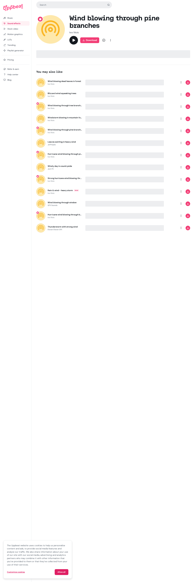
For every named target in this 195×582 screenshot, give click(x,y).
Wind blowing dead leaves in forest (64, 81)
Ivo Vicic (74, 32)
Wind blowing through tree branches (65, 105)
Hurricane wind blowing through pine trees (65, 154)
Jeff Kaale (52, 145)
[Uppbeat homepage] (15, 7)
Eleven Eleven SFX (55, 229)
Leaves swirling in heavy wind (62, 142)
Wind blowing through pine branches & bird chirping (65, 129)
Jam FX (50, 169)
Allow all (62, 572)
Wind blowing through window (62, 202)
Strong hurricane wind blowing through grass (65, 178)
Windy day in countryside (60, 166)
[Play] (73, 40)
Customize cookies (16, 572)
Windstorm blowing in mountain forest (65, 117)
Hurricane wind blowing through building (65, 214)
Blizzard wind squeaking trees (62, 93)
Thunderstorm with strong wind (63, 226)
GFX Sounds (52, 205)
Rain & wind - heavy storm (60, 190)
